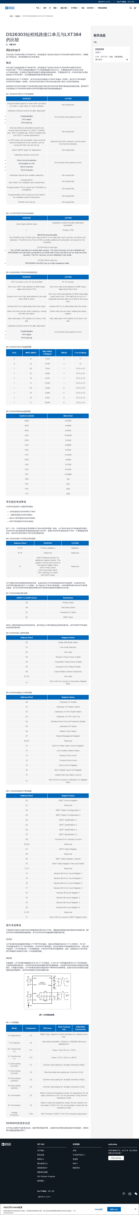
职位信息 (40, 1155)
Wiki (74, 1163)
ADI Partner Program (46, 1176)
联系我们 (40, 1181)
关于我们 (40, 1150)
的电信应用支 (15, 1130)
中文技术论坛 (78, 1155)
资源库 (75, 1159)
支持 (74, 1150)
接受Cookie (114, 1209)
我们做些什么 (42, 1163)
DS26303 (18, 67)
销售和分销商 (42, 1172)
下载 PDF (12, 44)
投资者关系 (41, 1168)
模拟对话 (76, 1168)
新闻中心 (40, 1159)
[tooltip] (100, 52)
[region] (69, 1209)
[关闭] (135, 1209)
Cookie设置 (98, 1209)
